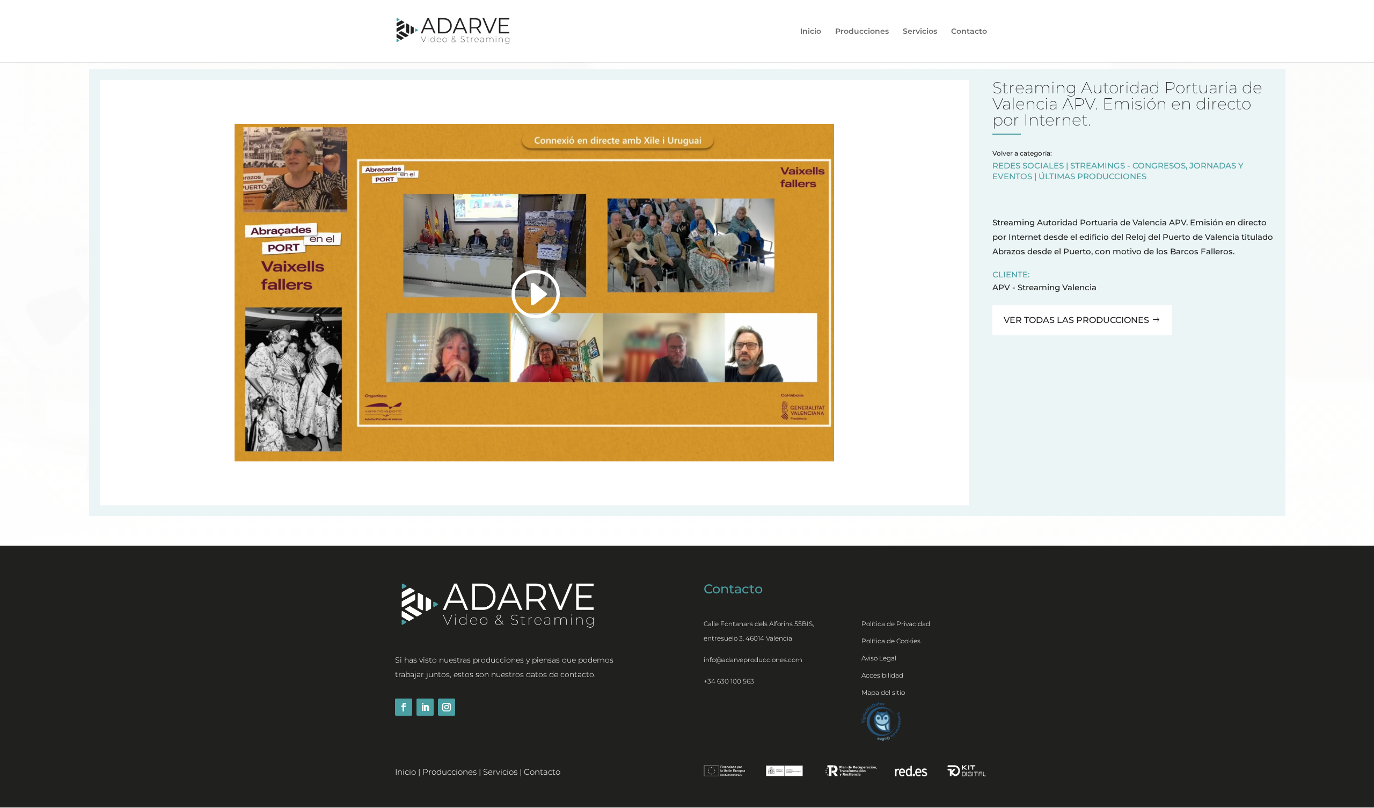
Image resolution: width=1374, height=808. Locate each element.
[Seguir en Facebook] (403, 707)
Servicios (920, 31)
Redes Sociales (1028, 165)
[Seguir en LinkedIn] (425, 707)
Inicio (810, 31)
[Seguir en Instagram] (446, 707)
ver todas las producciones (1076, 320)
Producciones (862, 31)
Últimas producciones (1092, 176)
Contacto (969, 31)
